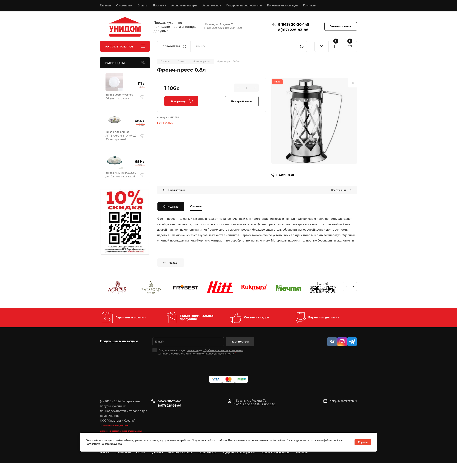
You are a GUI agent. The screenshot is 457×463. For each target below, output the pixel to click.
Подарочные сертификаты (244, 5)
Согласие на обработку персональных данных (121, 431)
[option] (314, 121)
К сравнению (352, 82)
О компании (124, 5)
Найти (302, 46)
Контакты (309, 5)
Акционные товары (184, 5)
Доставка (159, 5)
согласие (193, 350)
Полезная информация (282, 5)
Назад (173, 262)
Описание (171, 206)
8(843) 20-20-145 (293, 24)
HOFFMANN (165, 123)
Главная (105, 5)
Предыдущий (176, 189)
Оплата (142, 5)
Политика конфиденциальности (114, 426)
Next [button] (353, 286)
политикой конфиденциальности (213, 353)
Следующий (338, 189)
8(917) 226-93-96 (293, 30)
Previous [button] (346, 286)
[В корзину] (141, 97)
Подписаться (240, 341)
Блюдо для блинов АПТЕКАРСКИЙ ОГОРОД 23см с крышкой (121, 135)
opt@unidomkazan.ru (343, 401)
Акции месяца (211, 5)
